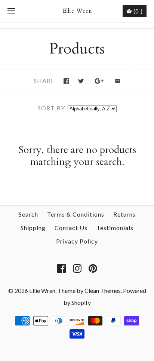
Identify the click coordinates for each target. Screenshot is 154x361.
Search (28, 214)
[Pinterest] (93, 268)
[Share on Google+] (99, 81)
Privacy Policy (77, 241)
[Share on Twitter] (81, 81)
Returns (124, 214)
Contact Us (71, 227)
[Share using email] (117, 81)
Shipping (33, 227)
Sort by (51, 107)
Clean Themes (102, 290)
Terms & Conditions (75, 214)
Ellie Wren (42, 290)
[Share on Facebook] (66, 81)
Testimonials (114, 227)
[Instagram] (77, 268)
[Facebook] (61, 268)
